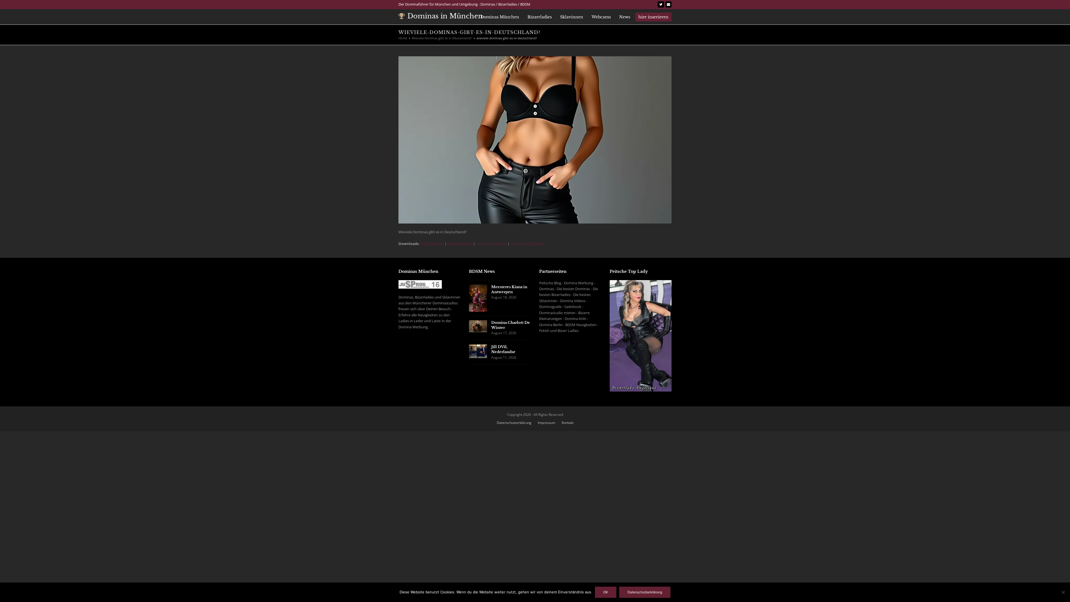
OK (605, 592)
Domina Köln (575, 318)
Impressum (546, 422)
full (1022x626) (432, 243)
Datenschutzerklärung (514, 422)
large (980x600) (460, 243)
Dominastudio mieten (557, 312)
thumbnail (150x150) (527, 243)
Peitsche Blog (550, 282)
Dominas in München (445, 16)
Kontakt (567, 422)
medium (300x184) (491, 243)
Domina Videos (572, 300)
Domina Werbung (578, 282)
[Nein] (1063, 592)
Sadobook (572, 306)
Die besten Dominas (573, 288)
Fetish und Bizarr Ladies (558, 330)
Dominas (546, 288)
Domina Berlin (551, 324)
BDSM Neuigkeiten (580, 324)
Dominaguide (550, 306)
